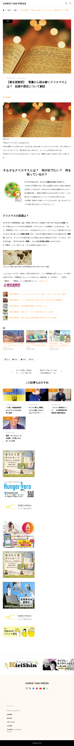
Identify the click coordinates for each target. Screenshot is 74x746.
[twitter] (30, 688)
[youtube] (40, 688)
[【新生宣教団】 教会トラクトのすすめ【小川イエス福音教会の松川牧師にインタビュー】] (59, 336)
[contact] (44, 688)
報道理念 (9, 718)
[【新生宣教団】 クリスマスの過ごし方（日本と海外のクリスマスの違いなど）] (13, 336)
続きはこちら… (44, 281)
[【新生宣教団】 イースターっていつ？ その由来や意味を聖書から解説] (36, 336)
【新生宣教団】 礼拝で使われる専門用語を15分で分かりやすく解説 (33, 318)
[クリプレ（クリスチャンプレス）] (14, 3)
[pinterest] (37, 688)
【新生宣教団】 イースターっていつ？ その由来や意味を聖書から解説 (36, 345)
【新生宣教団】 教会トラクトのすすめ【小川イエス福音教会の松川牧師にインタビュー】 (59, 345)
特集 (8, 21)
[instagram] (27, 688)
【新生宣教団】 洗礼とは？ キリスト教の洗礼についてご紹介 (31, 312)
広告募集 (9, 726)
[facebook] (33, 688)
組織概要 (9, 714)
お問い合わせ (11, 722)
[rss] (47, 688)
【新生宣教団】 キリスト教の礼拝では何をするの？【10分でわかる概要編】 (36, 300)
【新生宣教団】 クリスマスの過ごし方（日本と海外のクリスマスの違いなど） (13, 345)
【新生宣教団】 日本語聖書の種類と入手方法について (28, 306)
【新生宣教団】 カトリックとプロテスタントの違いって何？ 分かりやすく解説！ (38, 294)
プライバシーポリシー (13, 710)
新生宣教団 (7, 97)
